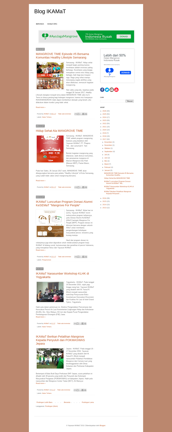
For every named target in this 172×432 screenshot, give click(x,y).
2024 (105, 117)
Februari (107, 167)
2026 (105, 111)
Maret (106, 164)
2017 (105, 139)
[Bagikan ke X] (81, 114)
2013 (105, 208)
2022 (105, 123)
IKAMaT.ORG (52, 24)
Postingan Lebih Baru (44, 402)
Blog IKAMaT (50, 11)
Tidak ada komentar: (65, 114)
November (108, 145)
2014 (105, 205)
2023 (105, 120)
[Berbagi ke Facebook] (83, 114)
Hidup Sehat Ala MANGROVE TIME (59, 130)
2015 (105, 201)
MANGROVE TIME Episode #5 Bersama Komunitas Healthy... (118, 174)
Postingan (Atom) (51, 406)
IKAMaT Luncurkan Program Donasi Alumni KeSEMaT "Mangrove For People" (64, 203)
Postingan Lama (88, 402)
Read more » (40, 107)
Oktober (107, 148)
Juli (105, 155)
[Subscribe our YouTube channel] (116, 91)
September (108, 151)
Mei (106, 161)
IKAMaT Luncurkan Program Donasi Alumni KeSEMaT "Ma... (117, 182)
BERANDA (40, 24)
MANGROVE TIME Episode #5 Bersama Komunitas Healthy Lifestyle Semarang (62, 55)
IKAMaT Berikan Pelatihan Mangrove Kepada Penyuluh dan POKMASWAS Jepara (60, 340)
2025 (105, 114)
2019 (105, 133)
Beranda (67, 402)
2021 (105, 127)
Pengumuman (46, 260)
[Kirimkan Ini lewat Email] (75, 114)
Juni (106, 158)
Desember (108, 142)
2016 (105, 198)
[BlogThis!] (78, 114)
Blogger (102, 425)
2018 (105, 136)
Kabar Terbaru (46, 117)
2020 (105, 130)
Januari (107, 170)
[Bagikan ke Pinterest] (86, 114)
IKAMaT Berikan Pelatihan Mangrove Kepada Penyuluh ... (117, 192)
